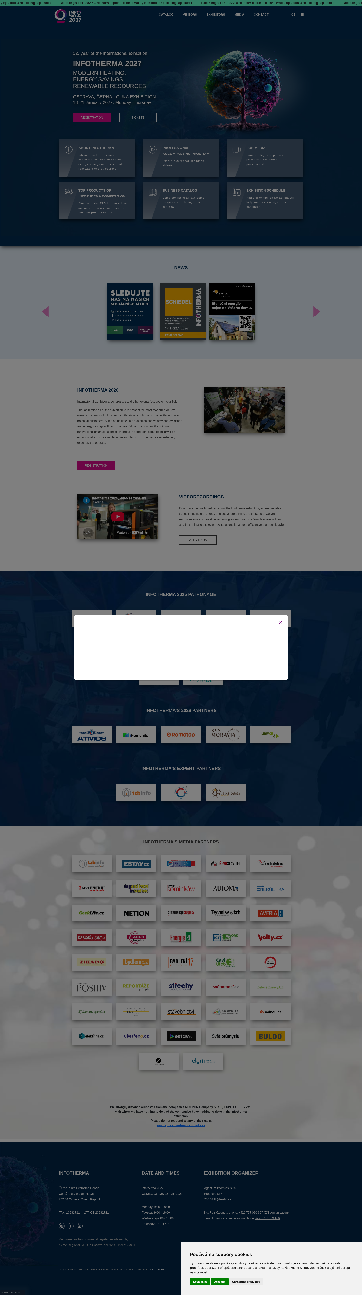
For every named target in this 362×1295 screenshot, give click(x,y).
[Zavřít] (281, 622)
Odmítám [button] (219, 1281)
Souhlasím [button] (200, 1281)
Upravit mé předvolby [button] (246, 1281)
